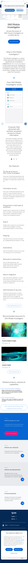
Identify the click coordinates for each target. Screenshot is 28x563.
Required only (18, 549)
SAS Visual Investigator (18, 63)
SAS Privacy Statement (20, 540)
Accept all (9, 549)
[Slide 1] (11, 159)
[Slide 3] (16, 159)
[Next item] (25, 124)
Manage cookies (14, 553)
